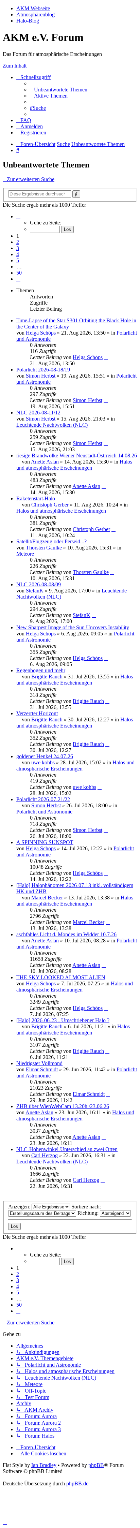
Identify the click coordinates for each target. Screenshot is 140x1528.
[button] (18, 216)
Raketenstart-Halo (35, 498)
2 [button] (17, 242)
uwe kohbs (43, 762)
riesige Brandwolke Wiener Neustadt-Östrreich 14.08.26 (76, 455)
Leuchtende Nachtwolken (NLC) (52, 425)
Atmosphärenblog (35, 14)
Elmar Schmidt (42, 1069)
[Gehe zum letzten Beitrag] (106, 357)
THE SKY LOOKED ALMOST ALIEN (60, 977)
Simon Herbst (40, 376)
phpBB (96, 1465)
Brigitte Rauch (47, 676)
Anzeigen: (20, 1206)
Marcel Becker (47, 897)
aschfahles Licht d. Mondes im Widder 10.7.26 (66, 934)
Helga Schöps (41, 333)
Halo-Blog (27, 21)
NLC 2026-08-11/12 (38, 412)
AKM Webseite (33, 8)
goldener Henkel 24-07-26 (44, 756)
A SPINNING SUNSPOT (44, 842)
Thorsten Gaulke (44, 547)
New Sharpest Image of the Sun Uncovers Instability (72, 627)
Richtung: (88, 1213)
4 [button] (17, 254)
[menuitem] (58, 89)
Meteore (25, 554)
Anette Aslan (45, 462)
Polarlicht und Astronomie (44, 811)
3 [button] (17, 248)
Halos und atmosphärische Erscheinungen (74, 465)
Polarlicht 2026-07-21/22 (43, 799)
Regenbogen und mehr (40, 670)
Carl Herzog (44, 1155)
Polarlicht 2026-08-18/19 (43, 369)
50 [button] (19, 273)
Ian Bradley (43, 1465)
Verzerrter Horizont (37, 713)
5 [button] (17, 260)
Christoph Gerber (50, 505)
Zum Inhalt (15, 66)
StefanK (34, 590)
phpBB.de (77, 1483)
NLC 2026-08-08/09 (38, 584)
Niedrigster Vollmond (39, 1063)
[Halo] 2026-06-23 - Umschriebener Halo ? (62, 1020)
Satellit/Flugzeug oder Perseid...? (51, 541)
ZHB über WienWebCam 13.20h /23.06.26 (62, 1106)
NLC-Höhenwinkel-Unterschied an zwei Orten (67, 1149)
